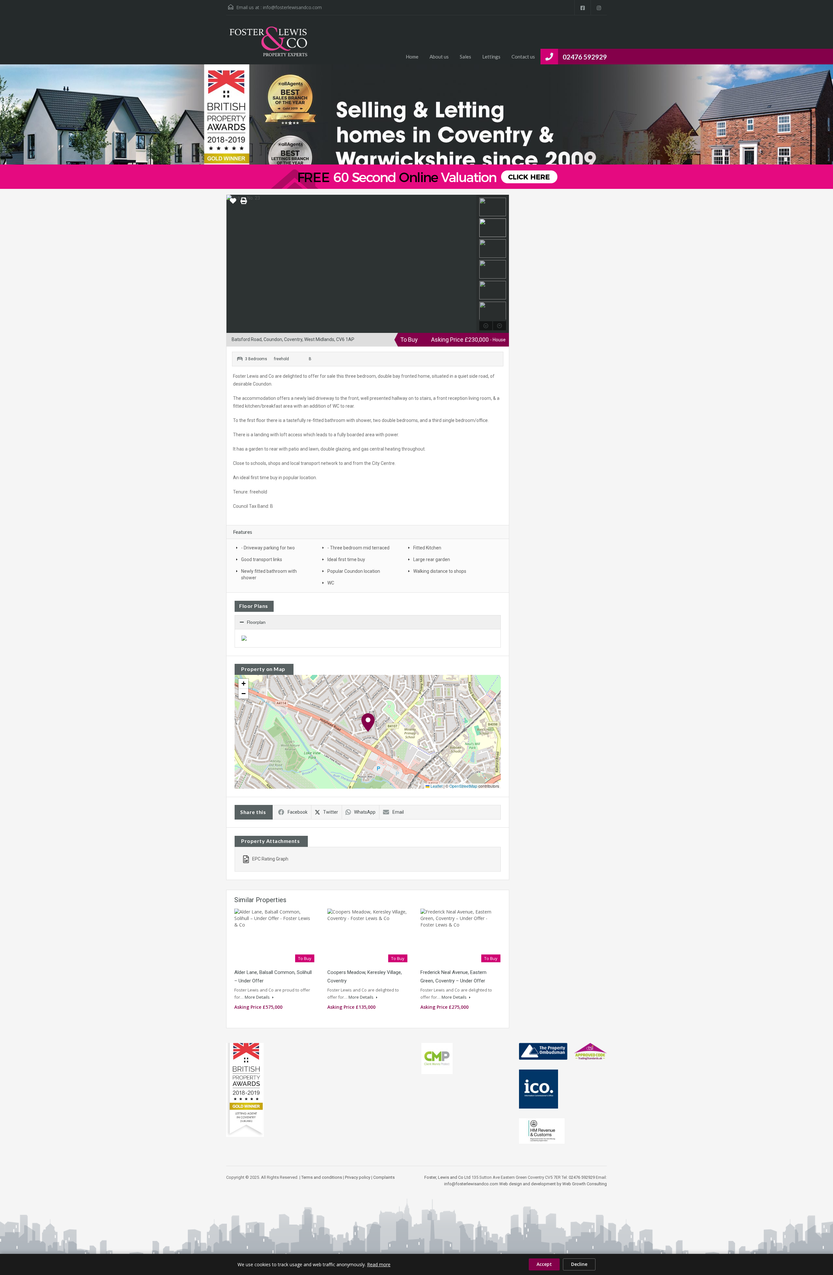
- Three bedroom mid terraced (358, 547)
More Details (258, 997)
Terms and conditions (321, 1177)
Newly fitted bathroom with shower (269, 574)
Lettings (491, 56)
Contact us (523, 56)
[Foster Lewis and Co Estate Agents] (268, 44)
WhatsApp (365, 812)
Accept (544, 1264)
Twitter (330, 812)
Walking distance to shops (439, 571)
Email (398, 812)
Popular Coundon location (353, 571)
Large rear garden (431, 559)
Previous (232, 264)
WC (330, 582)
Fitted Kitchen (427, 547)
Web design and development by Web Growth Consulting (553, 1183)
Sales (465, 56)
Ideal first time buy (346, 559)
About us (439, 56)
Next (470, 264)
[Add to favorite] (233, 203)
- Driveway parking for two (268, 547)
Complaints (384, 1177)
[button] (368, 722)
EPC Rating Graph (270, 858)
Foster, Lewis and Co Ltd (447, 1177)
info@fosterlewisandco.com (292, 7)
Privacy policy (357, 1177)
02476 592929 (585, 57)
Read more (378, 1264)
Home (412, 56)
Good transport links (261, 559)
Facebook (297, 812)
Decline (579, 1264)
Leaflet (436, 786)
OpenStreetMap (463, 786)
